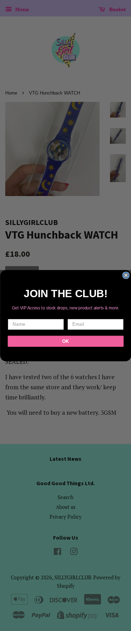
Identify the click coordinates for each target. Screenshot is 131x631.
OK (65, 340)
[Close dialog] (126, 275)
